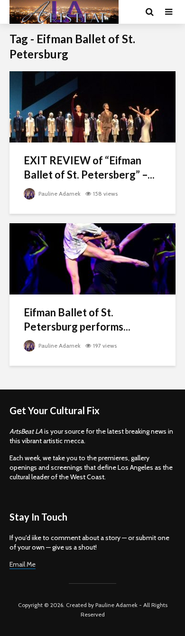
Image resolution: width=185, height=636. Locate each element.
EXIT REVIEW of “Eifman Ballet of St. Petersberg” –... (89, 167)
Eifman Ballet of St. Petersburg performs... (77, 319)
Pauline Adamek (59, 193)
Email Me (22, 564)
